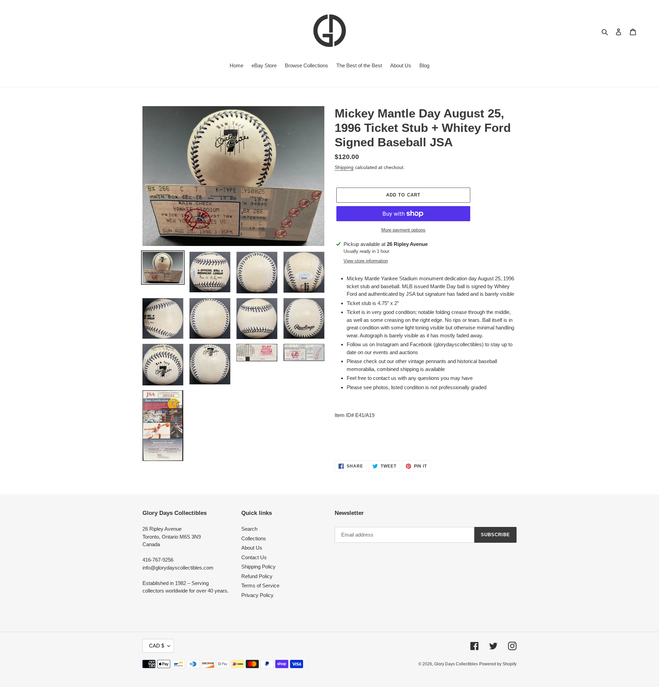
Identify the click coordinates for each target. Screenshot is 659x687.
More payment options (403, 230)
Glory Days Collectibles (456, 664)
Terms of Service (260, 585)
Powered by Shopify (498, 664)
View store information (366, 260)
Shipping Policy (258, 567)
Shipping (344, 167)
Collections (253, 538)
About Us (251, 548)
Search (249, 529)
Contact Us (254, 557)
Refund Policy (257, 576)
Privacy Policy (257, 595)
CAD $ (156, 646)
